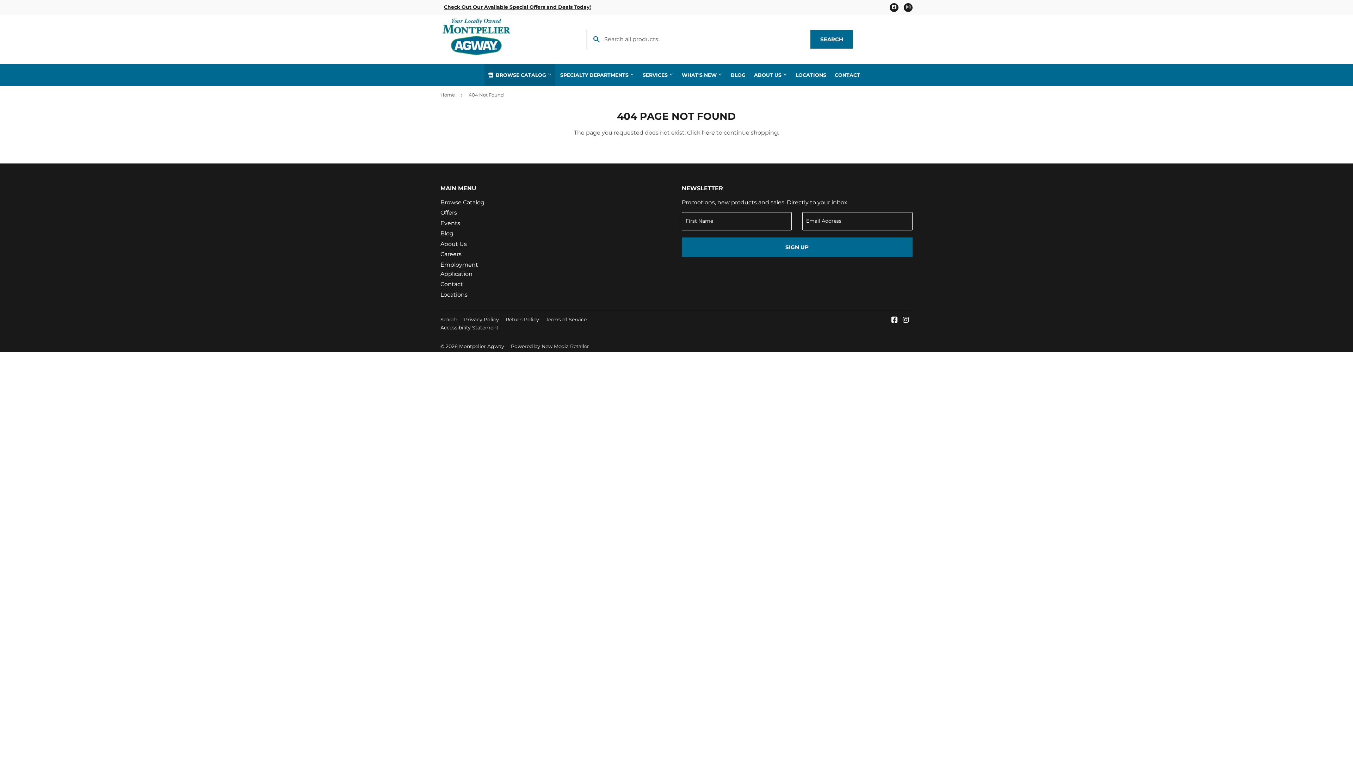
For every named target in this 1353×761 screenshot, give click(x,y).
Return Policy (522, 319)
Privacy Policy (481, 319)
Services (656, 75)
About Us (768, 75)
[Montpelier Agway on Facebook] (894, 320)
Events (450, 223)
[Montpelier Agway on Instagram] (906, 320)
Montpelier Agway (481, 346)
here (708, 132)
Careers (451, 254)
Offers (448, 212)
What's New (700, 75)
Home (447, 95)
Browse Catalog (521, 75)
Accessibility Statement (469, 327)
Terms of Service (566, 319)
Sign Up (797, 247)
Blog (738, 75)
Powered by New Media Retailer (550, 346)
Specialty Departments (595, 75)
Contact (847, 75)
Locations (811, 75)
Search (836, 39)
